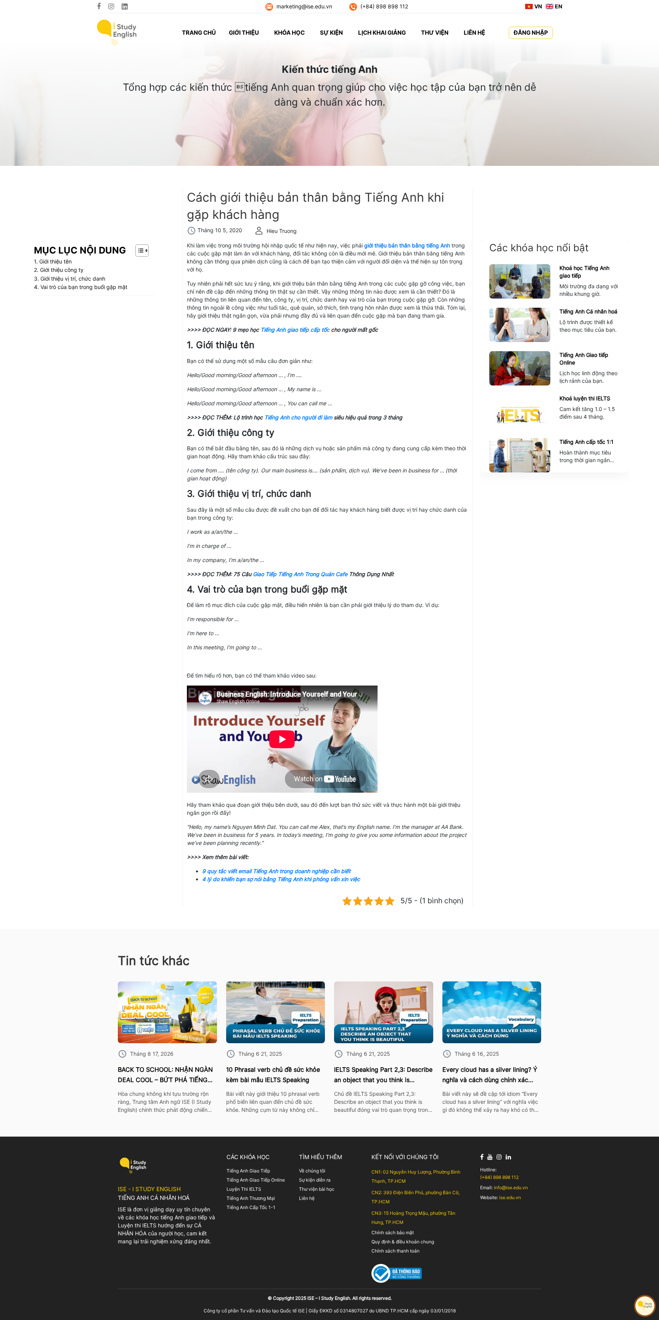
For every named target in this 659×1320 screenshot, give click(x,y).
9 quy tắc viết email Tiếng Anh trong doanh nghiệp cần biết (276, 871)
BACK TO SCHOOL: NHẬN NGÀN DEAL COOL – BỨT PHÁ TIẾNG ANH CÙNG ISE (165, 1075)
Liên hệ (307, 1198)
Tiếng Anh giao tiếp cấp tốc (295, 329)
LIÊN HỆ (474, 32)
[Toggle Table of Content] (138, 250)
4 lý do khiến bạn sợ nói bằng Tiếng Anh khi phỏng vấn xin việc (281, 879)
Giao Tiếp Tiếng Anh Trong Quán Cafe (300, 574)
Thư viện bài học (316, 1189)
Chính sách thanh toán (395, 1251)
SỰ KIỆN (331, 32)
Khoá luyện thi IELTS (584, 398)
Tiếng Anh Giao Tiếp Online (256, 1180)
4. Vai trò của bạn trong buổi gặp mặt (80, 287)
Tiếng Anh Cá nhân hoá (588, 311)
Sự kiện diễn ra (315, 1180)
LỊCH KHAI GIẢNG (382, 32)
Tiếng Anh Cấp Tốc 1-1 (251, 1207)
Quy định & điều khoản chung (402, 1242)
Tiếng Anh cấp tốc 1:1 (586, 441)
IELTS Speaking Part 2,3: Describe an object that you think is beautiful (383, 1075)
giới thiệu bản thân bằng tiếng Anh (407, 245)
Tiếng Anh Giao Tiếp (248, 1171)
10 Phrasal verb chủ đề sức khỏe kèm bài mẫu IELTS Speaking (273, 1075)
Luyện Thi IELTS (244, 1189)
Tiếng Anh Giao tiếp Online (583, 359)
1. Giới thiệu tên (53, 261)
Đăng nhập (531, 32)
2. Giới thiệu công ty (59, 270)
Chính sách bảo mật (392, 1232)
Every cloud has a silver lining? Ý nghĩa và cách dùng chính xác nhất (489, 1075)
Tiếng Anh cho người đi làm (298, 417)
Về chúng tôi (312, 1171)
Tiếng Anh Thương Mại (251, 1198)
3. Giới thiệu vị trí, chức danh (69, 278)
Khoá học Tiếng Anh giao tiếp (584, 272)
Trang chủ (199, 32)
